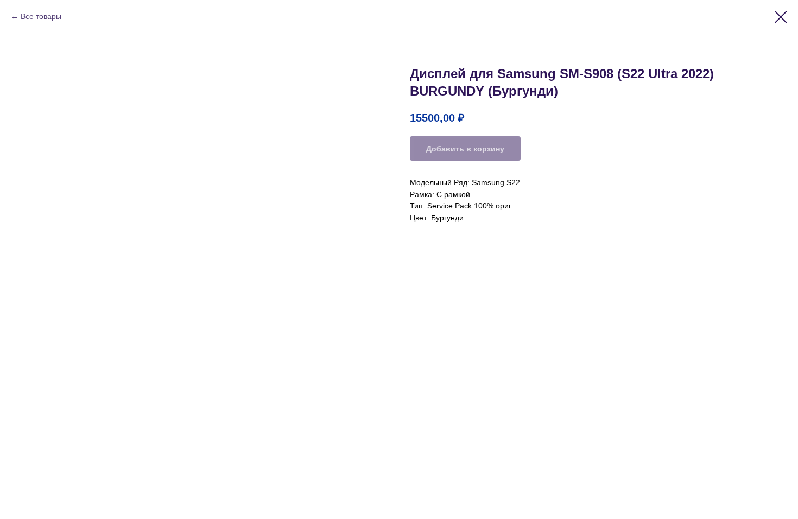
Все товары (41, 16)
